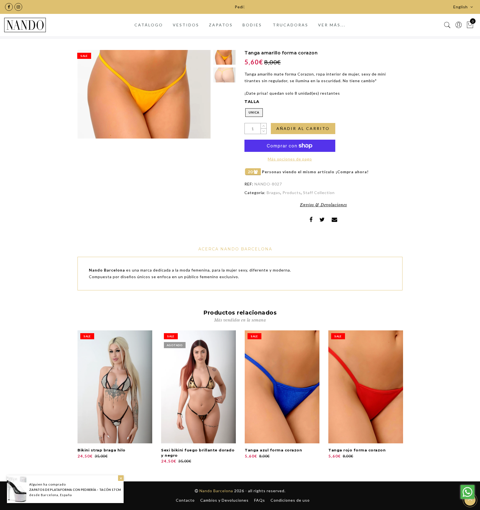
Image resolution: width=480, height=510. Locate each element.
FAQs (259, 500)
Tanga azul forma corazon (273, 450)
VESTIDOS (186, 24)
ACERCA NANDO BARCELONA (235, 249)
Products (291, 192)
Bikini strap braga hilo (102, 450)
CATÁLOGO (148, 24)
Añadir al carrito (303, 128)
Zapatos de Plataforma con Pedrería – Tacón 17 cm (75, 489)
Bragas (273, 192)
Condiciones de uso (290, 500)
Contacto (185, 500)
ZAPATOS (221, 24)
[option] (144, 94)
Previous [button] (87, 97)
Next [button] (193, 97)
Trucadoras (290, 24)
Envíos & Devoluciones (323, 204)
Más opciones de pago (290, 159)
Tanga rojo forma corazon (357, 450)
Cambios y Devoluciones (224, 500)
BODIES (252, 24)
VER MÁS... (332, 24)
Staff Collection (319, 192)
